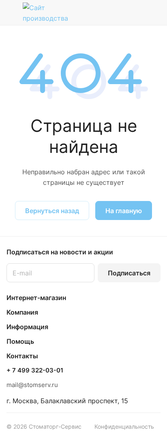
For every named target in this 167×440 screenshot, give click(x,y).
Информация (27, 327)
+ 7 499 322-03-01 (34, 370)
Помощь (20, 341)
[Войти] (138, 12)
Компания (22, 312)
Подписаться (129, 273)
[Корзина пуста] (154, 12)
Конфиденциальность (124, 426)
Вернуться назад (52, 211)
